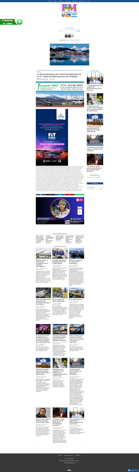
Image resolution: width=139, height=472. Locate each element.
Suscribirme (95, 183)
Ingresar (79, 455)
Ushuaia (50, 1)
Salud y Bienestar (56, 342)
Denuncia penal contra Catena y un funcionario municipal (60, 237)
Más (88, 1)
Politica (37, 243)
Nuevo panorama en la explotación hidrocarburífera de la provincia (77, 421)
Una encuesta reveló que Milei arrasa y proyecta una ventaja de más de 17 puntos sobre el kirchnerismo (43, 339)
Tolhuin (55, 1)
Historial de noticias (69, 455)
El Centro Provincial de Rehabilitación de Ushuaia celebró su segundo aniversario (59, 338)
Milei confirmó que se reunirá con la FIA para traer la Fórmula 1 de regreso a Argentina (40, 239)
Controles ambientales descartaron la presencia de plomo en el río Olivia (43, 302)
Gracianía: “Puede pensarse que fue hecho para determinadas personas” (50, 239)
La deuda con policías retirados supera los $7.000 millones (59, 261)
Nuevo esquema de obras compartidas (58, 300)
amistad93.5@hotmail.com (69, 462)
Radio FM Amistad (43, 79)
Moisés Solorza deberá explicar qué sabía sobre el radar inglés (43, 420)
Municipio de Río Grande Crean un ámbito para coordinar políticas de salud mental (80, 239)
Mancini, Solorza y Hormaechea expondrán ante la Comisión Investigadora (42, 263)
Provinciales (67, 1)
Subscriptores (94, 175)
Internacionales (82, 1)
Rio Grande (61, 1)
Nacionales (74, 1)
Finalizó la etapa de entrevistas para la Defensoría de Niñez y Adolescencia (70, 239)
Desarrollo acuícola (75, 299)
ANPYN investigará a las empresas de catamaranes (76, 261)
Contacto (60, 455)
